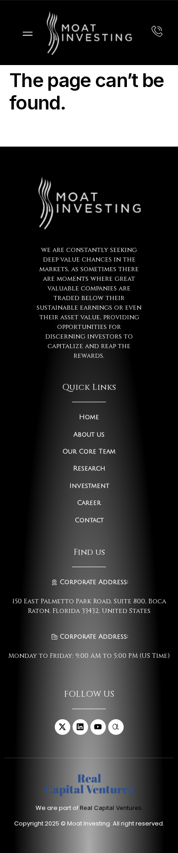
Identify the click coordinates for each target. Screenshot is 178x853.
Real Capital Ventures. (111, 807)
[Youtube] (98, 727)
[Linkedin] (80, 727)
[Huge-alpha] (116, 727)
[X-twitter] (62, 727)
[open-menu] (25, 33)
